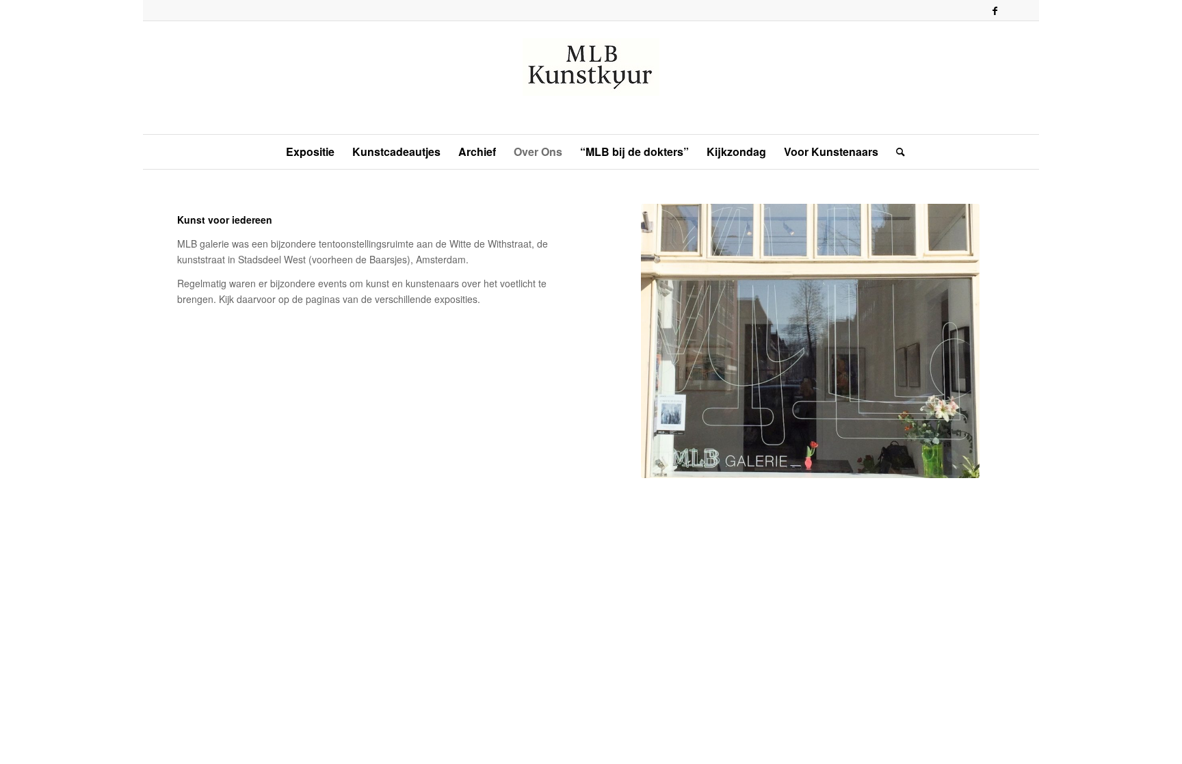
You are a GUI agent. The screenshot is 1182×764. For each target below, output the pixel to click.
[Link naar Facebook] (994, 10)
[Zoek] (896, 152)
